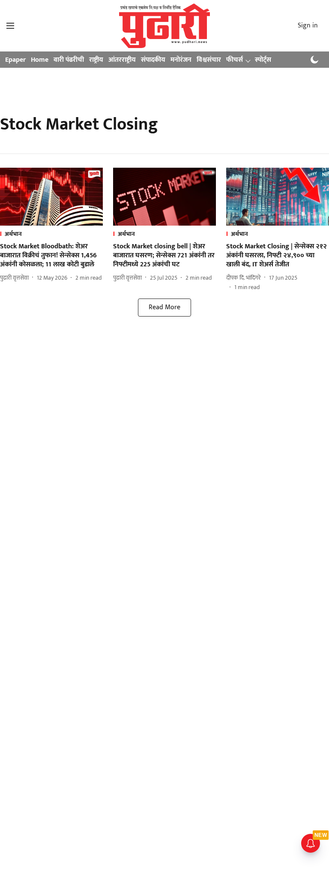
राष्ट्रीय (96, 60)
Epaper (15, 60)
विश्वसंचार (209, 60)
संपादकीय (153, 60)
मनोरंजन (180, 60)
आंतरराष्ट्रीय (122, 60)
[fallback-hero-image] (51, 197)
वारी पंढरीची (69, 60)
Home (39, 60)
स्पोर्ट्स (263, 60)
